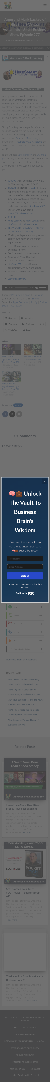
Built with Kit (25, 593)
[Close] (45, 481)
